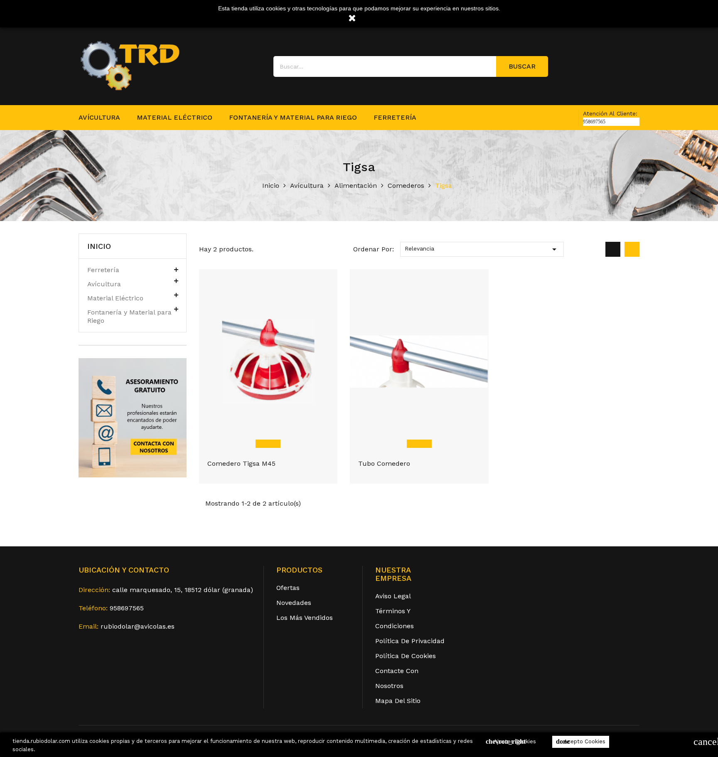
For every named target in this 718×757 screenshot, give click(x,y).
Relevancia (482, 249)
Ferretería (395, 117)
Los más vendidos (304, 618)
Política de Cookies (405, 656)
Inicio (99, 246)
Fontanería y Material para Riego (293, 117)
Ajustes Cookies (511, 741)
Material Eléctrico (174, 117)
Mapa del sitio (397, 701)
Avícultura (99, 117)
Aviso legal (393, 596)
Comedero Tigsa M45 (241, 463)
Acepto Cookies (580, 741)
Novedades (293, 603)
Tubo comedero (384, 463)
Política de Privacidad (410, 641)
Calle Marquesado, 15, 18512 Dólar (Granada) (182, 590)
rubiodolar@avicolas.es (138, 626)
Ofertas (288, 588)
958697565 (127, 608)
